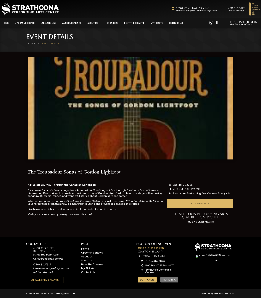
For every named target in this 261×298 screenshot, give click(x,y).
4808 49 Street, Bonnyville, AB (44, 249)
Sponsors (112, 23)
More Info (169, 279)
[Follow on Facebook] (210, 260)
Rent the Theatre (134, 23)
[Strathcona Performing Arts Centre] (30, 9)
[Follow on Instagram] (216, 260)
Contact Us (176, 23)
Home (6, 23)
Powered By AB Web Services (217, 293)
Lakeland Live (48, 23)
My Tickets (156, 23)
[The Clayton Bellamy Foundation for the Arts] (254, 9)
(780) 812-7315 (42, 264)
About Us (92, 23)
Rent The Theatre (92, 264)
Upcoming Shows (25, 23)
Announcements (71, 23)
